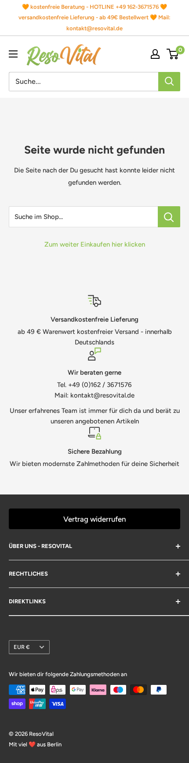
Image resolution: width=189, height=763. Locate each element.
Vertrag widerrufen (94, 519)
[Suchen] (169, 81)
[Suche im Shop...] (169, 216)
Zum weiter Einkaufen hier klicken (94, 244)
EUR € (22, 647)
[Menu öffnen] (13, 53)
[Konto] (155, 54)
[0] (172, 54)
